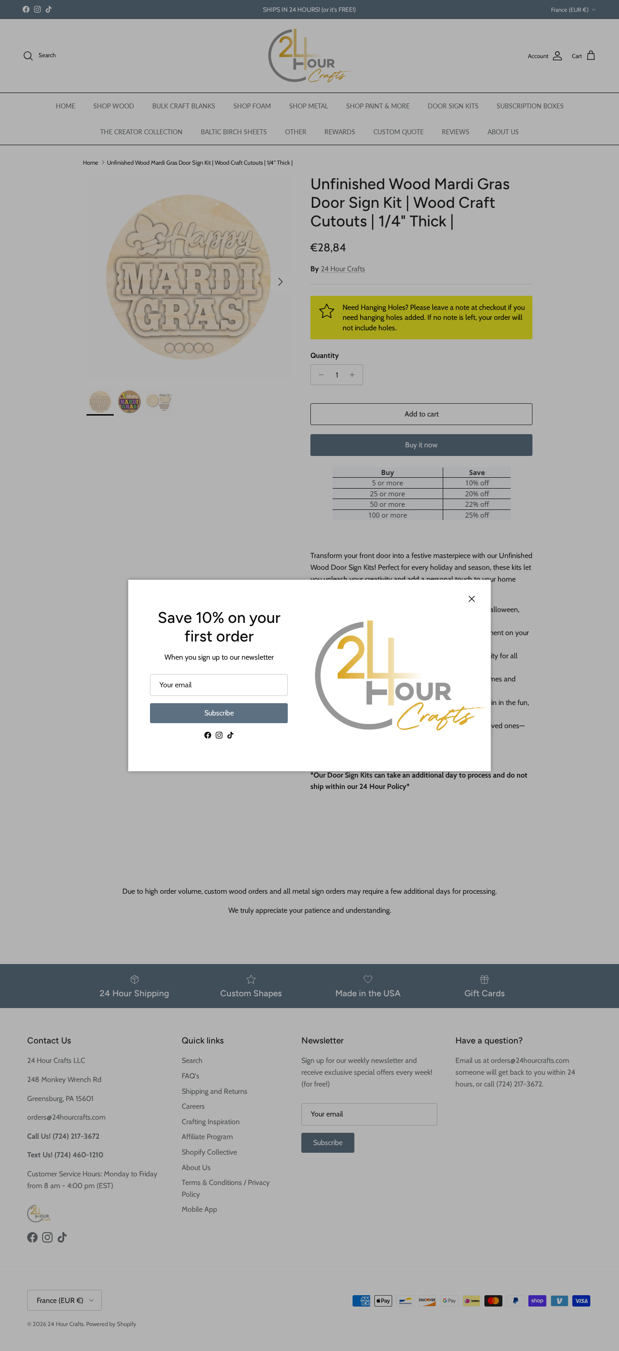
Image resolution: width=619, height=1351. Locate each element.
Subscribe (219, 713)
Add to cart (422, 414)
